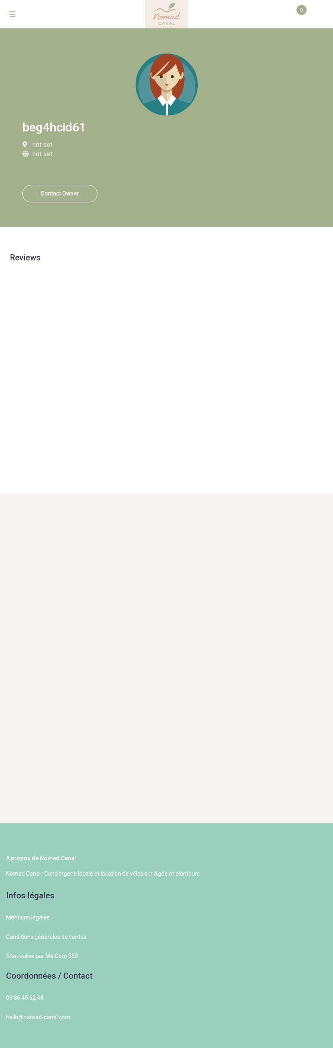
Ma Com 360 (61, 956)
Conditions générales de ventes (46, 937)
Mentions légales (28, 917)
